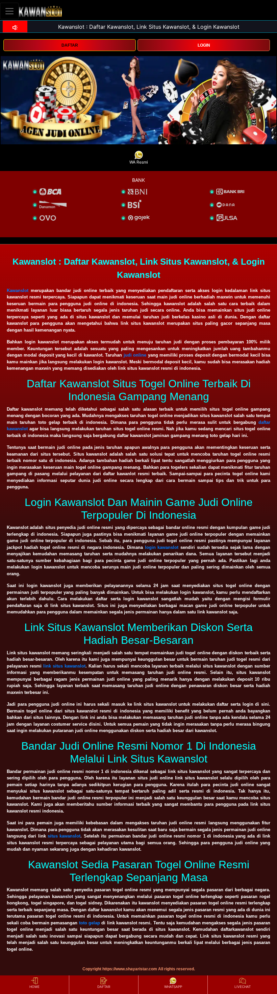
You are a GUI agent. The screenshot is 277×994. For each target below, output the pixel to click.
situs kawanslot (64, 836)
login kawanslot (162, 547)
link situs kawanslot (64, 666)
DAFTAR (69, 45)
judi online (135, 355)
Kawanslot (17, 290)
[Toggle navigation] (9, 11)
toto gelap (89, 922)
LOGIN (204, 45)
